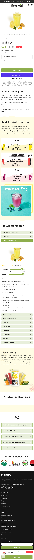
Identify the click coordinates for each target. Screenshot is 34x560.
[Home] (2, 39)
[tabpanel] (17, 21)
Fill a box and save (6, 515)
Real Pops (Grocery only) (8, 520)
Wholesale (4, 498)
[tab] (9, 34)
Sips (2, 518)
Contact (3, 503)
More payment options (17, 78)
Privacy (3, 534)
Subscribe (17, 547)
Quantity (3, 61)
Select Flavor (5, 53)
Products (4, 495)
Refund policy (5, 509)
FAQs (2, 501)
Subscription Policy (6, 529)
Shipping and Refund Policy (9, 526)
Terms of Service (6, 506)
